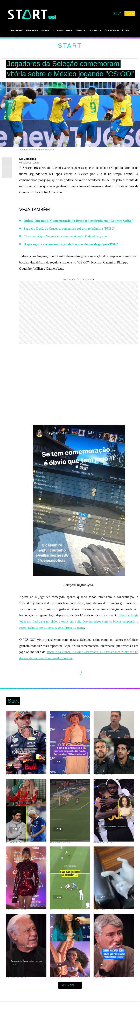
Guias (45, 30)
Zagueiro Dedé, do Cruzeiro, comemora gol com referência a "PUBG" (69, 228)
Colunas (95, 30)
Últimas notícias (116, 30)
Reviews (17, 30)
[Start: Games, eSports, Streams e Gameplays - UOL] (28, 14)
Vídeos (80, 30)
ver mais (68, 985)
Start (70, 45)
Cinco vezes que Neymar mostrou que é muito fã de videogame (65, 236)
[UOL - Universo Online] (52, 17)
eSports (32, 30)
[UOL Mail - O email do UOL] (115, 13)
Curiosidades (62, 30)
